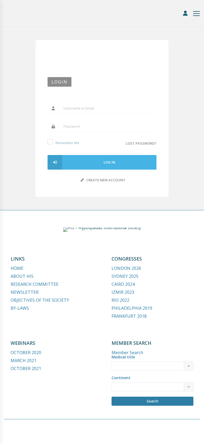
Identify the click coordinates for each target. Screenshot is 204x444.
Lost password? (141, 143)
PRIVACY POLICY (121, 435)
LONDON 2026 (126, 268)
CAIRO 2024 (123, 284)
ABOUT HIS (22, 276)
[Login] (185, 13)
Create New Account (105, 180)
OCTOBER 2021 (26, 368)
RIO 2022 (120, 300)
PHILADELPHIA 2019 (132, 308)
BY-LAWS (20, 308)
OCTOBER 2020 (26, 352)
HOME (17, 268)
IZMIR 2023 (123, 292)
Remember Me (67, 142)
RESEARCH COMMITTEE (34, 284)
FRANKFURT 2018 (129, 316)
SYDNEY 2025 (125, 276)
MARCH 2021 (23, 360)
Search (152, 401)
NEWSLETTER (25, 292)
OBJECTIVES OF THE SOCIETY (40, 300)
